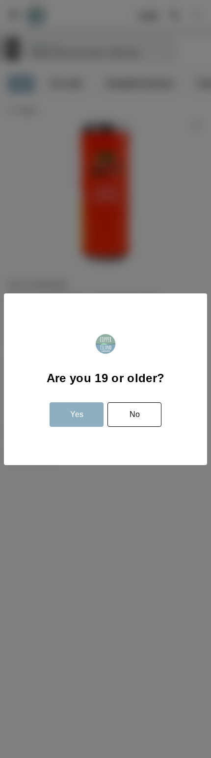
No (135, 414)
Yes (76, 414)
